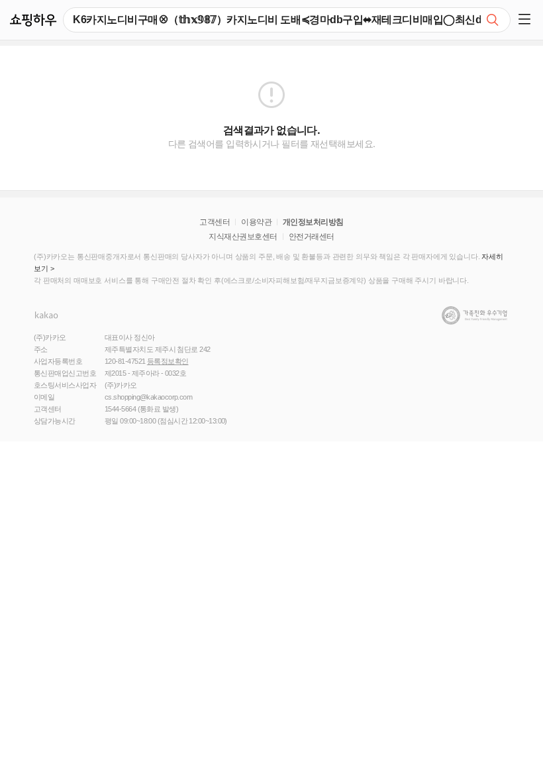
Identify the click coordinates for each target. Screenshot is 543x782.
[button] (527, 20)
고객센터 (214, 222)
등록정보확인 (168, 361)
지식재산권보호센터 (243, 236)
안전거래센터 (311, 236)
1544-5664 (120, 409)
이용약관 (256, 222)
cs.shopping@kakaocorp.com (148, 397)
